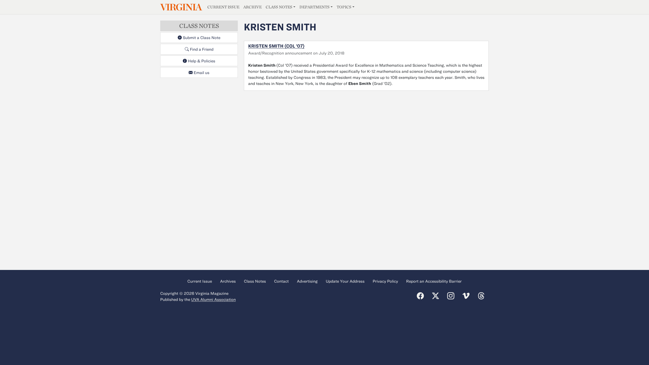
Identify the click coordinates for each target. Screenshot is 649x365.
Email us (201, 72)
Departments (314, 7)
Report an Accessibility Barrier (434, 281)
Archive (252, 7)
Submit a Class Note (201, 37)
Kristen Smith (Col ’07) (276, 46)
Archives (228, 281)
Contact (281, 281)
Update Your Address (345, 281)
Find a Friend (201, 49)
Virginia (180, 7)
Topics (344, 7)
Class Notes (279, 7)
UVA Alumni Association (213, 299)
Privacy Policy (385, 281)
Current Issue (223, 7)
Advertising (307, 281)
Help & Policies (201, 61)
